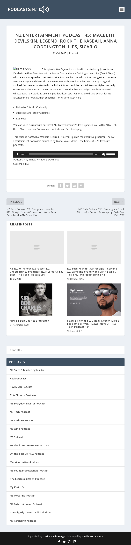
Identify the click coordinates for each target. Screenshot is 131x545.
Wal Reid (44, 137)
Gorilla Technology (54, 536)
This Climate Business (23, 395)
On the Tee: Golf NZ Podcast (27, 453)
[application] (65, 154)
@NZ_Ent (111, 125)
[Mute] (103, 154)
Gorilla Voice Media (93, 536)
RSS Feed (21, 118)
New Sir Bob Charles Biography (29, 320)
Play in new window (34, 159)
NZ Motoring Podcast (22, 495)
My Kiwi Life (17, 487)
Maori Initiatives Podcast (25, 462)
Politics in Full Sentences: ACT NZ (29, 445)
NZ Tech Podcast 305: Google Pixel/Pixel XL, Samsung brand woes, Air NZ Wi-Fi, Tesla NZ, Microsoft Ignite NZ (92, 271)
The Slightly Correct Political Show (30, 512)
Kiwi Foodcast (18, 378)
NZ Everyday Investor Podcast (27, 403)
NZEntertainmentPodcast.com (34, 129)
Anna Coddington (79, 73)
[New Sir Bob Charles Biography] (37, 299)
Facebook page (74, 129)
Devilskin (18, 73)
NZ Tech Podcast (20, 411)
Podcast (73, 53)
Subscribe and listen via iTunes (33, 112)
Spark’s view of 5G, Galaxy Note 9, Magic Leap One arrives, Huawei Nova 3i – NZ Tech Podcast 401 (93, 323)
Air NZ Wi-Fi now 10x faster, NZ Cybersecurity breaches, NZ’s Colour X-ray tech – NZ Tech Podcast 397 (36, 271)
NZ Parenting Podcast (23, 520)
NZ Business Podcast (22, 420)
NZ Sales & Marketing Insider (27, 370)
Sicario (66, 85)
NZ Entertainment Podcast (26, 504)
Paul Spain (71, 137)
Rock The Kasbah (30, 89)
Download (53, 159)
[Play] (17, 154)
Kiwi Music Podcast (21, 386)
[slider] (111, 154)
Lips (97, 73)
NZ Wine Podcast (20, 428)
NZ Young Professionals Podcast (29, 470)
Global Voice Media (66, 141)
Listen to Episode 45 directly (31, 107)
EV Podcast (16, 437)
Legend (105, 81)
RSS (27, 163)
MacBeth (44, 85)
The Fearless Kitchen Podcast (27, 479)
